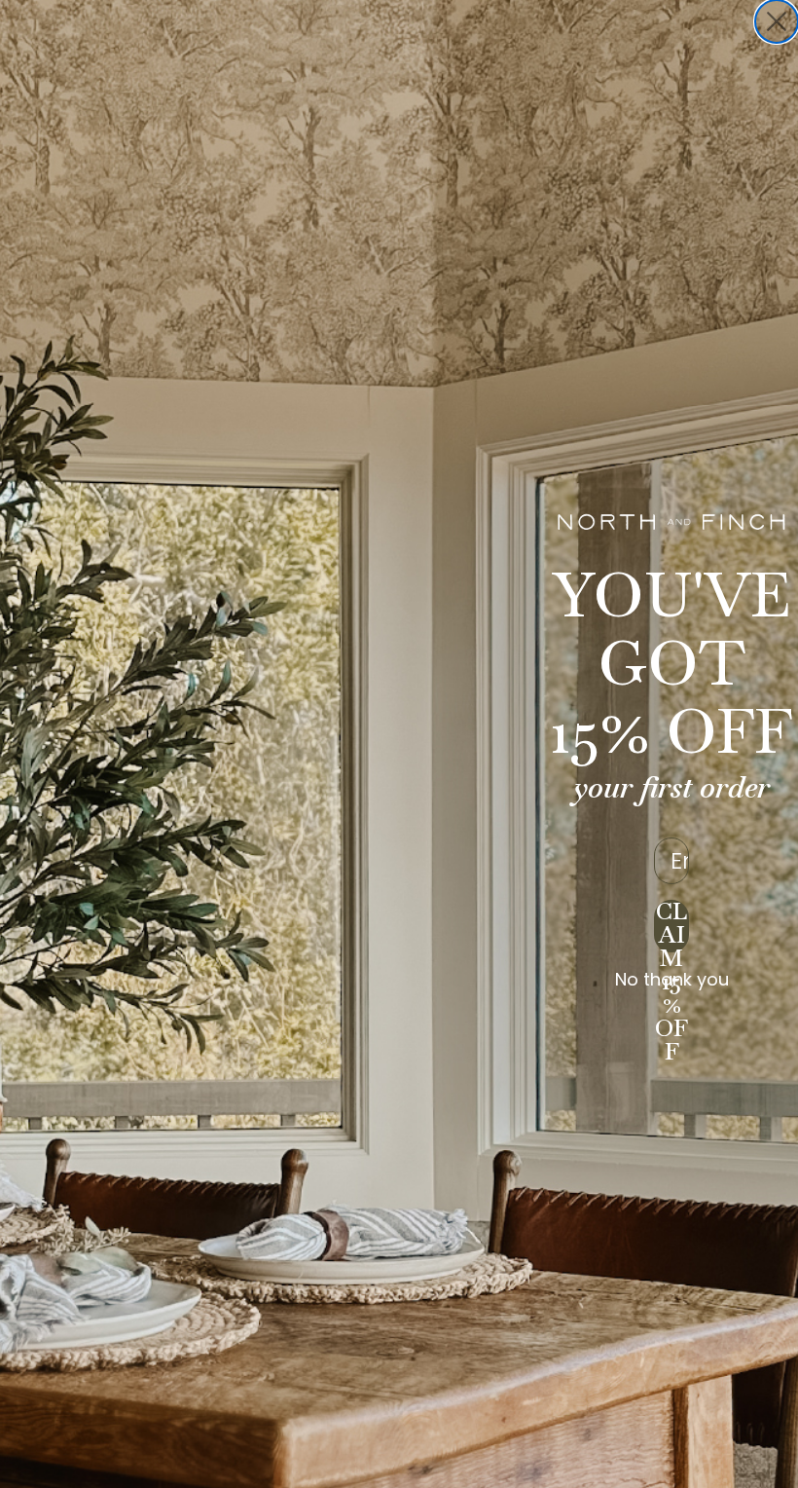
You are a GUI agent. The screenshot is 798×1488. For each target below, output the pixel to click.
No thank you (672, 979)
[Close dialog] (776, 21)
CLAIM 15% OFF (671, 926)
